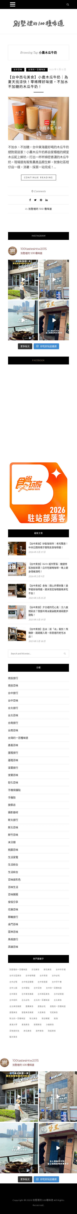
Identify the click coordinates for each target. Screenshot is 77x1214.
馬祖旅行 (13, 939)
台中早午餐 (57, 982)
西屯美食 (28, 1031)
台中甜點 (26, 988)
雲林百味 (13, 931)
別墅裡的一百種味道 (18, 969)
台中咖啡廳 (30, 975)
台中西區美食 (44, 994)
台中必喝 (13, 982)
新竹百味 (13, 834)
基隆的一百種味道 (58, 1006)
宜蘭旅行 (13, 767)
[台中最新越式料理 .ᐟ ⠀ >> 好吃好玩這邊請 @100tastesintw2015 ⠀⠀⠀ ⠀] (23, 279)
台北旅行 (13, 707)
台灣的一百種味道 (36, 69)
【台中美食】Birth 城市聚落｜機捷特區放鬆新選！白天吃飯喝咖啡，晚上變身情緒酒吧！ (48, 567)
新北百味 (13, 827)
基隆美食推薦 (27, 1012)
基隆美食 (13, 1012)
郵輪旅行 (13, 916)
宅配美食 (54, 1012)
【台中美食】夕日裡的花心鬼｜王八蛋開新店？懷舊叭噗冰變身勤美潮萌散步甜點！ (48, 611)
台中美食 (13, 994)
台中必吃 (56, 975)
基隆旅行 (13, 752)
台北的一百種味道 (42, 1000)
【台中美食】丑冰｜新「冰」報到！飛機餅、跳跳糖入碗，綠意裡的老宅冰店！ (48, 633)
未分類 (12, 842)
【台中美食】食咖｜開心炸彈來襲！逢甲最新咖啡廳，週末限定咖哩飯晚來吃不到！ (48, 589)
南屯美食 (48, 969)
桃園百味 (13, 849)
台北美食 (58, 1000)
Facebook (38, 360)
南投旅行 (13, 678)
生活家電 (13, 857)
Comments (39, 191)
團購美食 (29, 1006)
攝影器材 (13, 812)
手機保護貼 (14, 789)
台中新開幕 (43, 982)
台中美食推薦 (27, 994)
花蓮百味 (13, 909)
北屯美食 (35, 969)
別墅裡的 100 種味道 (40, 208)
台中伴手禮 (61, 969)
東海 (56, 1018)
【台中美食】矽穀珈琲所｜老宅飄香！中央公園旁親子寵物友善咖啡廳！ (48, 545)
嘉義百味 (13, 745)
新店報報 (46, 1018)
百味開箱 (13, 894)
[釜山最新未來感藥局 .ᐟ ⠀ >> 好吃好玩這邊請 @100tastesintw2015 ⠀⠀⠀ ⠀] (54, 279)
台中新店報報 (27, 982)
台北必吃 (26, 1000)
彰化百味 (13, 782)
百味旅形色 (14, 879)
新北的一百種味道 (17, 1018)
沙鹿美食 (50, 1024)
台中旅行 (13, 692)
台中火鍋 (13, 988)
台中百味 (18, 69)
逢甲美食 (40, 1031)
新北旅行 (13, 819)
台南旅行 (13, 722)
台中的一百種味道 (54, 988)
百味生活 (13, 887)
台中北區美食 (15, 975)
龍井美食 (13, 1037)
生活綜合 (13, 864)
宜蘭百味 (13, 774)
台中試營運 (59, 994)
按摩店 (12, 804)
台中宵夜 (44, 975)
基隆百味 (13, 760)
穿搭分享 (13, 901)
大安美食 (42, 1012)
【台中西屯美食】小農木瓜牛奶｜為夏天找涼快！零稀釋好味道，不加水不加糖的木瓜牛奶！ (38, 82)
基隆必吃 (42, 1006)
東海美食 (26, 1024)
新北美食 (33, 1018)
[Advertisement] (38, 417)
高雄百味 (13, 946)
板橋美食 (38, 1024)
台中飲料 (13, 1000)
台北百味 (13, 715)
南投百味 (13, 685)
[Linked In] (46, 199)
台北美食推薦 (15, 1006)
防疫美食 (52, 1031)
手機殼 (12, 797)
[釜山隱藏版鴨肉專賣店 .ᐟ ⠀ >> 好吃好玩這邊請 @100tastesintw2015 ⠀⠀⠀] (54, 320)
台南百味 (13, 730)
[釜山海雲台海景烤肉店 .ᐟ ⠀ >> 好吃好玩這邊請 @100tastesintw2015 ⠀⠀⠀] (23, 320)
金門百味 (13, 924)
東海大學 (13, 1024)
